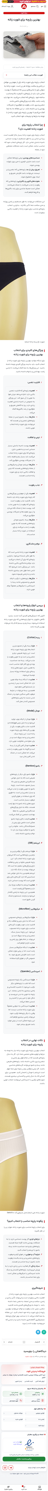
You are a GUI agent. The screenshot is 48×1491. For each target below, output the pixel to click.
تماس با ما (40, 1466)
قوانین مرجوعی (38, 1460)
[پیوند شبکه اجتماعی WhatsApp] (42, 1378)
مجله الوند (24, 13)
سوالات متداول (17, 1460)
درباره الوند (39, 1472)
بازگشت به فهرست (23, 1388)
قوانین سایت (18, 1466)
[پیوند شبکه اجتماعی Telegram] (36, 1378)
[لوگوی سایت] (24, 6)
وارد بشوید (26, 1403)
